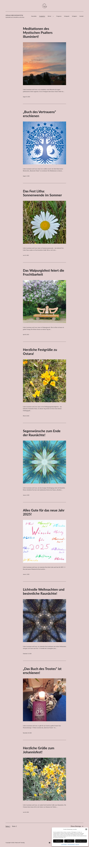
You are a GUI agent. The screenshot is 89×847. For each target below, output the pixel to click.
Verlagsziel (66, 16)
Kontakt (81, 16)
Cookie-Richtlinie (64, 844)
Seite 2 (14, 826)
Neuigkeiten (42, 16)
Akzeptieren (58, 841)
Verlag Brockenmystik (14, 15)
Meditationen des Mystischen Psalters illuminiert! (37, 32)
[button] (86, 829)
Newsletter (34, 16)
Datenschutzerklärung (71, 844)
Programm (58, 16)
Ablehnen (69, 841)
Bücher (49, 16)
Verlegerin (74, 16)
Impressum (77, 844)
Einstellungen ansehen (81, 841)
